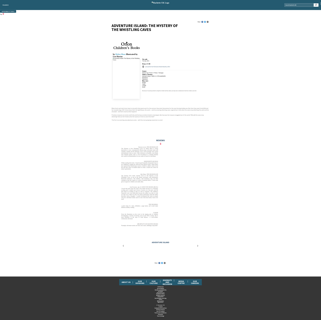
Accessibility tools (8, 11)
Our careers (195, 282)
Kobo (143, 87)
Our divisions (140, 282)
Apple (143, 84)
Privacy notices (160, 309)
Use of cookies (160, 311)
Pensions (160, 314)
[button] (123, 246)
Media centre (181, 282)
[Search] (316, 5)
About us (126, 282)
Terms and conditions (160, 313)
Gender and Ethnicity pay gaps (160, 290)
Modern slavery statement (160, 296)
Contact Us (160, 286)
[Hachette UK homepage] (160, 5)
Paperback (145, 77)
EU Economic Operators (160, 301)
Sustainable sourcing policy (160, 298)
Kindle (144, 82)
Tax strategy (160, 316)
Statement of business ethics (160, 293)
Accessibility (160, 288)
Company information (160, 308)
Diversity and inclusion (167, 282)
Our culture (154, 282)
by (114, 54)
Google (144, 85)
